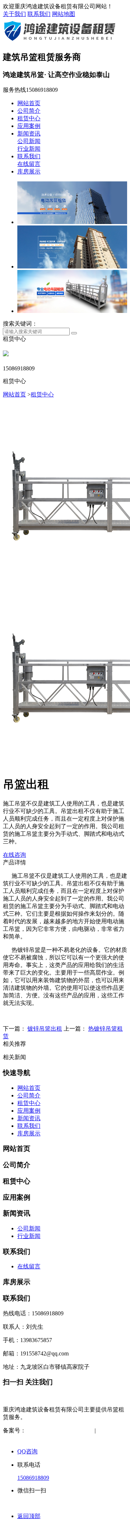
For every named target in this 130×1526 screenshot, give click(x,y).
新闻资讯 (28, 133)
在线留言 (28, 164)
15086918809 (33, 1478)
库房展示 (28, 171)
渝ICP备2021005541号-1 (56, 1430)
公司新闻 (28, 141)
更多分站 (56, 1438)
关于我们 (14, 14)
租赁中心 (28, 118)
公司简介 (28, 111)
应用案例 (28, 126)
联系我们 (39, 14)
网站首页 (28, 103)
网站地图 (63, 14)
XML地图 (26, 1438)
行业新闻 (28, 149)
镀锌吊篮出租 (44, 1029)
